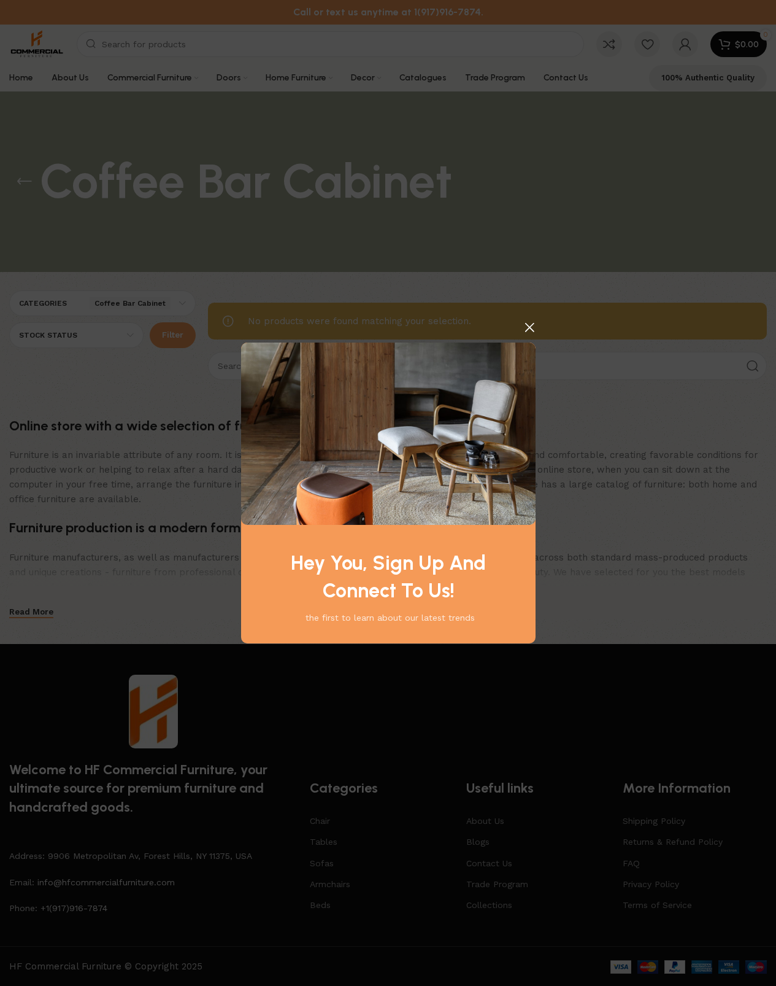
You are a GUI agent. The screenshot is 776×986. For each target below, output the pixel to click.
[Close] (529, 327)
